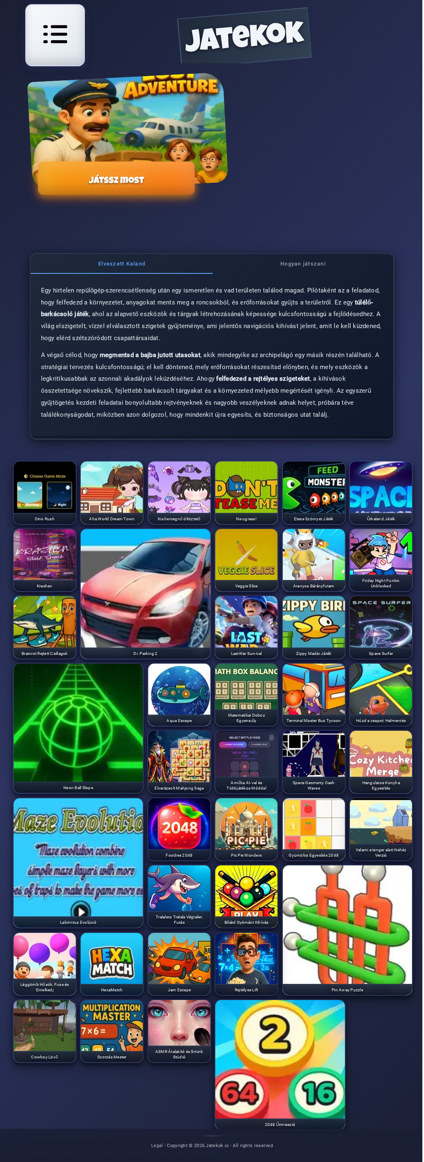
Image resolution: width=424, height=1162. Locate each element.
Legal (157, 1145)
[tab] (122, 264)
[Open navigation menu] (55, 34)
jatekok (244, 40)
